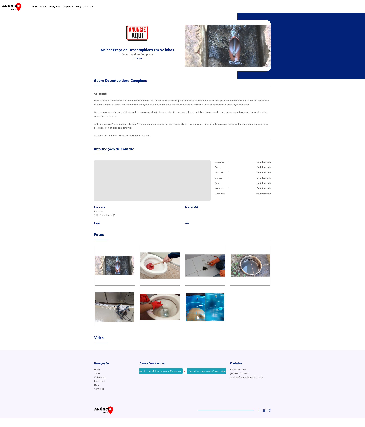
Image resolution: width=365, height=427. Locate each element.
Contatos (88, 6)
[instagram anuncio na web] (269, 410)
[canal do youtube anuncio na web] (265, 410)
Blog (78, 6)
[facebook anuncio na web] (260, 410)
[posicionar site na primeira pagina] (12, 6)
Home (34, 6)
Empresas (68, 6)
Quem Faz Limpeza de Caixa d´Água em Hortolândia (203, 371)
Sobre (43, 6)
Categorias (54, 6)
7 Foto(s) (137, 58)
